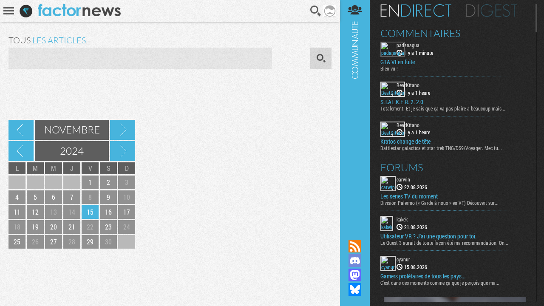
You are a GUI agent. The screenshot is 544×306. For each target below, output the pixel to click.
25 (17, 241)
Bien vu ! (389, 68)
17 (126, 211)
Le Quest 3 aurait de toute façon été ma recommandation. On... (444, 242)
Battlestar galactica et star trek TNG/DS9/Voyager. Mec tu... (441, 147)
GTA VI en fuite (397, 62)
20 (53, 226)
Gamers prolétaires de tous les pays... (422, 276)
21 (71, 226)
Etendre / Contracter (354, 231)
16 (108, 211)
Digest (491, 10)
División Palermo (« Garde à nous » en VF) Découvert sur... (439, 202)
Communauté (355, 111)
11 (17, 211)
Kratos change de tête (405, 141)
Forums (401, 167)
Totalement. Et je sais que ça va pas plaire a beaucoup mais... (442, 108)
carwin (403, 179)
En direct (415, 10)
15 (90, 211)
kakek (402, 219)
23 (108, 226)
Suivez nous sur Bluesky (354, 289)
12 (35, 211)
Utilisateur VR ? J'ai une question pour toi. (428, 236)
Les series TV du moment (409, 196)
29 (90, 241)
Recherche (315, 11)
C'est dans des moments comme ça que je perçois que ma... (439, 282)
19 (35, 226)
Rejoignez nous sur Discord (354, 260)
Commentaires (420, 33)
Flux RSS (354, 246)
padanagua (408, 45)
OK (321, 58)
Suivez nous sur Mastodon (354, 275)
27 (53, 241)
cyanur (403, 259)
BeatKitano (408, 85)
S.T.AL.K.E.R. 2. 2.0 (401, 102)
